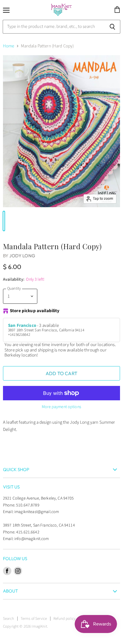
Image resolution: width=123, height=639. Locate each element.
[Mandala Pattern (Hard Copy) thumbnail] (3, 221)
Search (8, 618)
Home (8, 46)
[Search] (112, 27)
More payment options (61, 407)
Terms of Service (34, 618)
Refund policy (64, 618)
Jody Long (22, 255)
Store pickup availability (35, 311)
